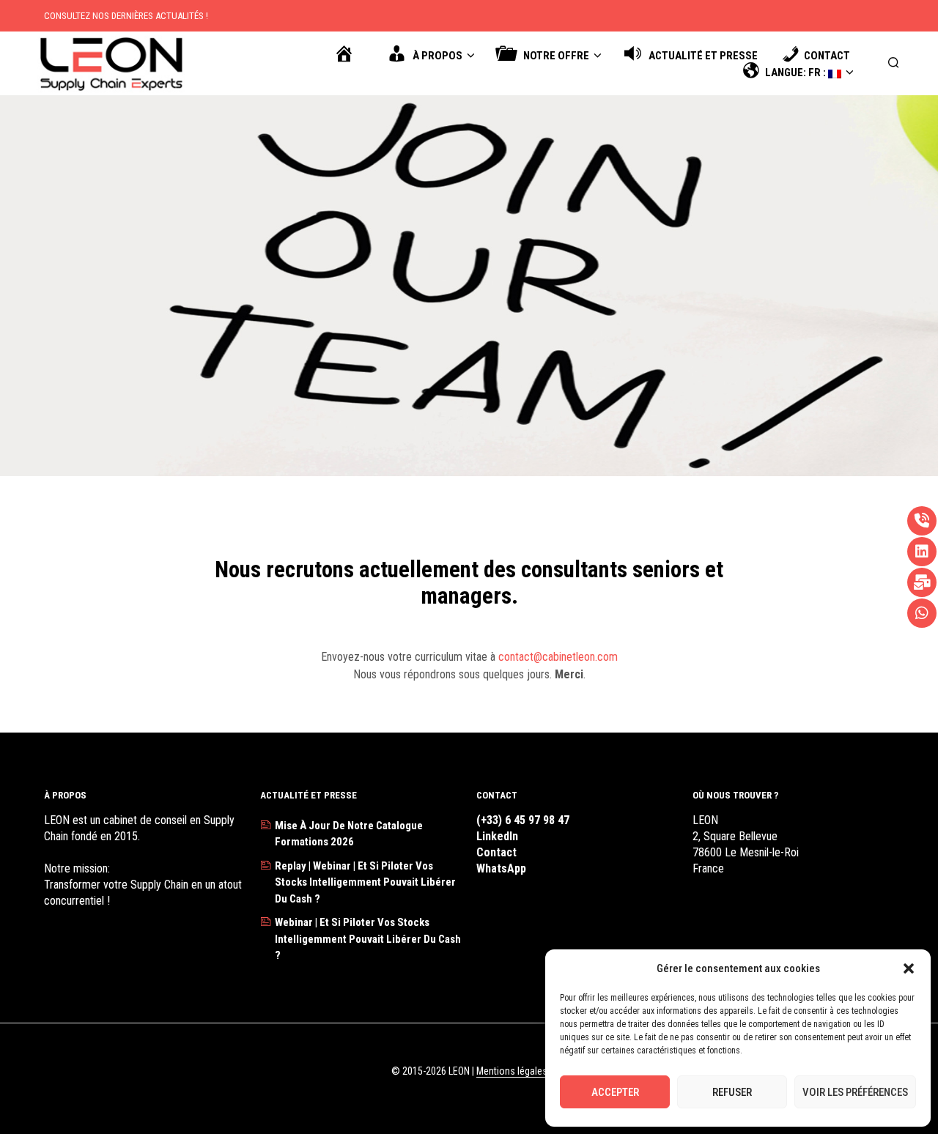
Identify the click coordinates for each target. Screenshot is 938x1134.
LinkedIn (497, 836)
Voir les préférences (855, 1092)
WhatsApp (501, 868)
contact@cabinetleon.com (558, 657)
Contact (496, 852)
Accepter (615, 1092)
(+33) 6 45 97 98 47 (522, 820)
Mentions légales (511, 1071)
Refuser (732, 1092)
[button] (908, 968)
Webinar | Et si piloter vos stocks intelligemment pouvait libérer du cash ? (368, 939)
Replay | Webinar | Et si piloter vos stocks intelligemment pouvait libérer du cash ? (365, 882)
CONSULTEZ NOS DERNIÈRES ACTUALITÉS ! (126, 15)
